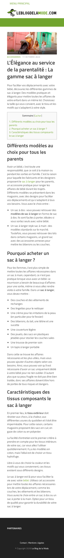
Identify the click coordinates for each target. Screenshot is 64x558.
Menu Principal (19, 3)
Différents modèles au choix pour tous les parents (32, 123)
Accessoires (14, 56)
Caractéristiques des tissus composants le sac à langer (31, 134)
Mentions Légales (36, 542)
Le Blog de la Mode (40, 548)
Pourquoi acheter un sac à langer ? (28, 129)
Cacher (37, 115)
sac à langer (28, 181)
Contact (23, 542)
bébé (26, 480)
